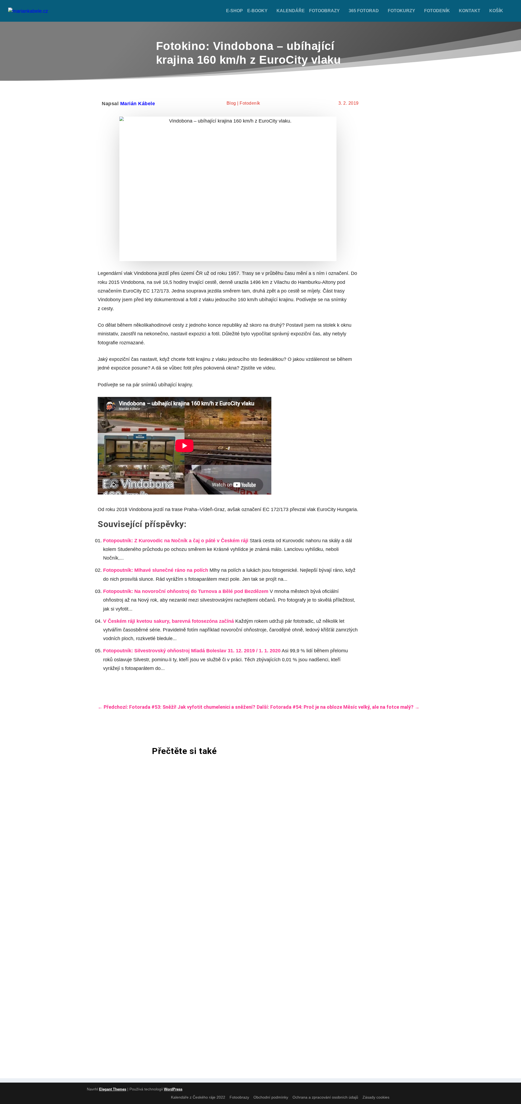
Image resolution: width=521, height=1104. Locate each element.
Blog (231, 103)
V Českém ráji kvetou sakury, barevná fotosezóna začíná (168, 621)
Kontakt (469, 11)
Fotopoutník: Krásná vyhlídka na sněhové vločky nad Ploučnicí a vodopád (215, 939)
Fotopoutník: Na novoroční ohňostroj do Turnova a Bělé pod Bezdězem (185, 591)
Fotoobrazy (324, 11)
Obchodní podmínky (270, 1097)
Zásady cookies (376, 1097)
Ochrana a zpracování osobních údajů (325, 1097)
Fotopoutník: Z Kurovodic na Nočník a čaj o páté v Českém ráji (175, 540)
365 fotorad (364, 11)
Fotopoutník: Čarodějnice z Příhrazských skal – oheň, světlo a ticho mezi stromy (227, 868)
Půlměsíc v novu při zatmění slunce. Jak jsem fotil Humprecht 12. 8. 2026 (216, 798)
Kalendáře (291, 11)
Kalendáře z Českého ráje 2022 (198, 1097)
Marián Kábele (137, 103)
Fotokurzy (401, 11)
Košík (496, 11)
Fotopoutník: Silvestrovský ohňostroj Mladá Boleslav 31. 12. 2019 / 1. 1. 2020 (192, 650)
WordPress (173, 1089)
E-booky (257, 11)
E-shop (234, 11)
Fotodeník (437, 11)
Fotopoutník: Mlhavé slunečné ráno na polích (155, 570)
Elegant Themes (112, 1089)
